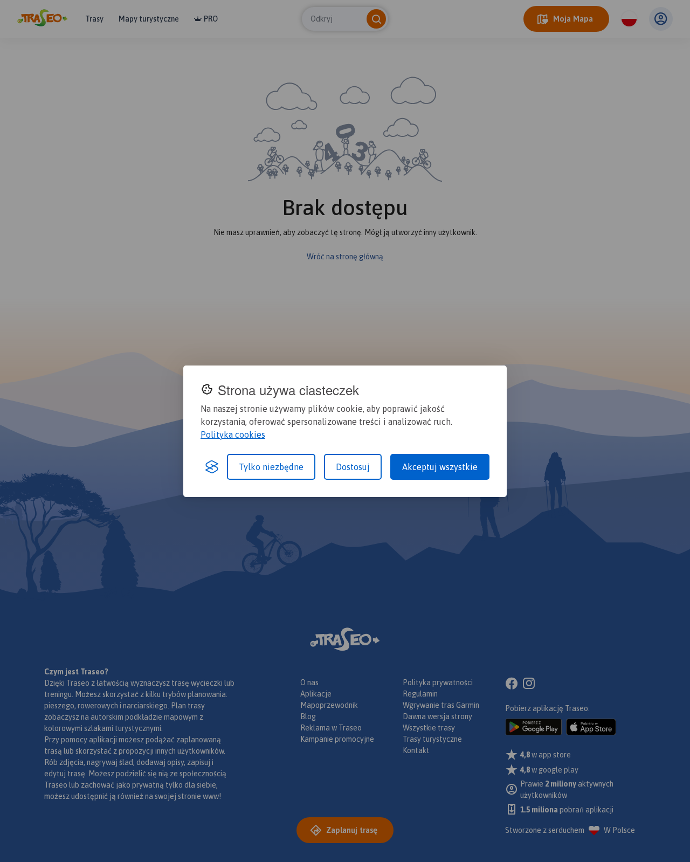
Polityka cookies (233, 434)
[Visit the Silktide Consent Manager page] (211, 466)
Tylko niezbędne (271, 467)
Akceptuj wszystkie (440, 467)
